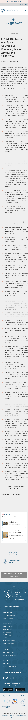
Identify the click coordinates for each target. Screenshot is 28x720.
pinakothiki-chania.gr (8, 629)
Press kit (5, 658)
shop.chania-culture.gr (9, 615)
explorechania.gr (7, 621)
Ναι (11, 576)
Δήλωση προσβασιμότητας (10, 666)
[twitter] (7, 678)
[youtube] (13, 678)
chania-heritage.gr (8, 626)
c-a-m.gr (5, 637)
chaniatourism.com (8, 618)
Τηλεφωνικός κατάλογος (10, 652)
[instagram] (10, 678)
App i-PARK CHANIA (8, 643)
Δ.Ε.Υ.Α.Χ (14, 705)
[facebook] (4, 678)
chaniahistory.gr (7, 635)
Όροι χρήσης (5, 715)
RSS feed (5, 660)
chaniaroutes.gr (7, 623)
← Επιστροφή (14, 508)
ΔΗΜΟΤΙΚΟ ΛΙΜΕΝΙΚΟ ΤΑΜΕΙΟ (7, 706)
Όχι (16, 576)
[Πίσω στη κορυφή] (14, 585)
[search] (26, 4)
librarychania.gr (7, 632)
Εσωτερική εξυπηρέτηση (9, 655)
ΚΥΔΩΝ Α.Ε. (22, 706)
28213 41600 (18, 596)
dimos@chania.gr (19, 599)
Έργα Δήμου (6, 663)
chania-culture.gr (7, 612)
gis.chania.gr (6, 609)
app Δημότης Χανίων (9, 640)
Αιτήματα (21, 4)
